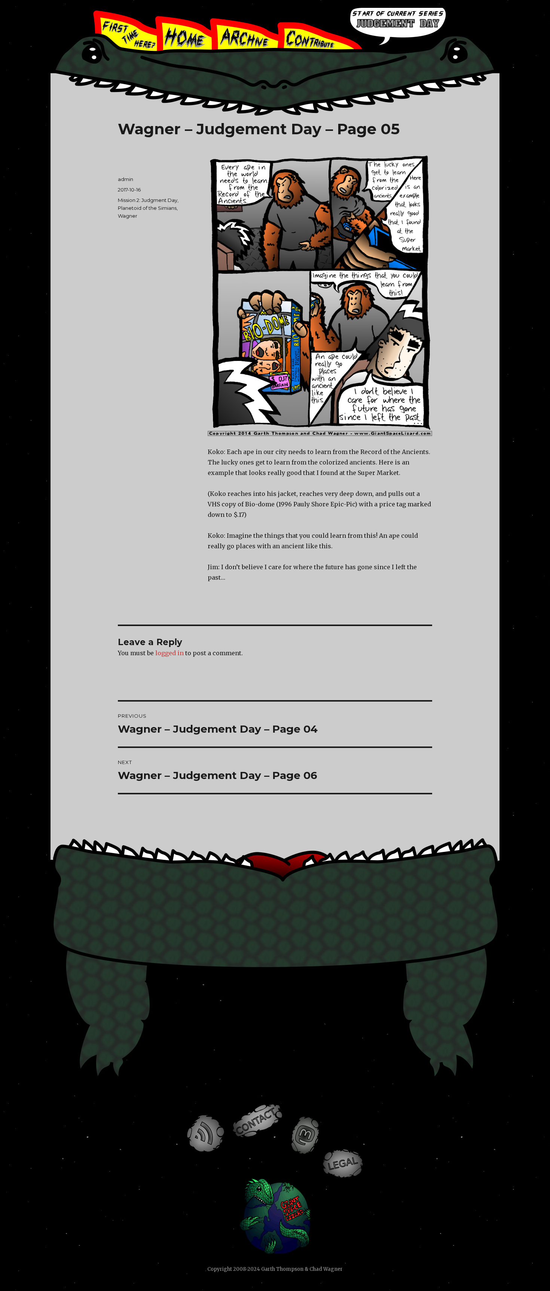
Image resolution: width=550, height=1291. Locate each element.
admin (125, 179)
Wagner (127, 216)
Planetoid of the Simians (147, 208)
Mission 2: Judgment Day (147, 200)
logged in (169, 653)
